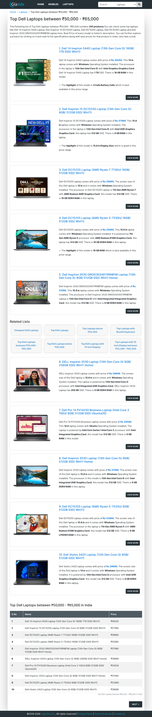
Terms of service (103, 713)
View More (132, 97)
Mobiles (53, 4)
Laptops (68, 4)
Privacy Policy (85, 713)
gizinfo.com (48, 713)
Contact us (119, 713)
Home (40, 4)
